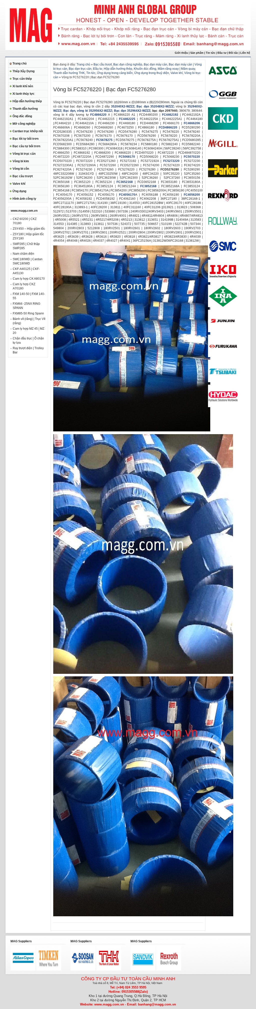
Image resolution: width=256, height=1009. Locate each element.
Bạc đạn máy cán (155, 64)
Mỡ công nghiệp (23, 123)
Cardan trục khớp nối (27, 131)
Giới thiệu (181, 52)
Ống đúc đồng (22, 116)
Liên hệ (245, 52)
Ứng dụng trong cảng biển (115, 73)
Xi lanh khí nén (22, 86)
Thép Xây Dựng (23, 71)
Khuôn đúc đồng (145, 68)
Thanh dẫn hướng (25, 108)
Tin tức (210, 52)
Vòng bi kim (20, 161)
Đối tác (233, 52)
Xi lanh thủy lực (23, 93)
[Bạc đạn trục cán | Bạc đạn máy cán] (131, 430)
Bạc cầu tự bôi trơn (26, 146)
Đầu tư (222, 52)
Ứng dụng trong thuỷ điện (151, 73)
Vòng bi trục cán (24, 153)
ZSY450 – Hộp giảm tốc (29, 228)
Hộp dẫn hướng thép (27, 101)
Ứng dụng (19, 191)
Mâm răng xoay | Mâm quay (176, 68)
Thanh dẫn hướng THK (69, 73)
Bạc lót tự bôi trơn (25, 138)
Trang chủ (19, 63)
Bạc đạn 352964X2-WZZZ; (132, 110)
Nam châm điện (23, 253)
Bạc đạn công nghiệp (127, 64)
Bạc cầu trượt (22, 176)
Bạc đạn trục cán (80, 68)
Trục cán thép (22, 78)
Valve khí (18, 183)
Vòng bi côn (20, 168)
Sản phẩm (197, 52)
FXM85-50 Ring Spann (28, 313)
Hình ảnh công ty (24, 198)
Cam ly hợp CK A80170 (29, 278)
